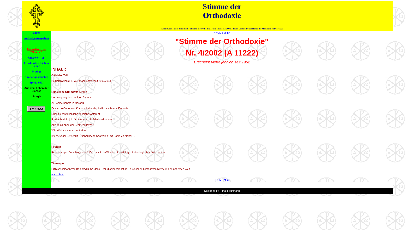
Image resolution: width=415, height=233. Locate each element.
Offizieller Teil (36, 57)
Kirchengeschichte (36, 77)
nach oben (57, 174)
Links (36, 32)
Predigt (36, 71)
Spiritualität (36, 82)
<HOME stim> (222, 32)
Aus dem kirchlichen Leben (36, 64)
